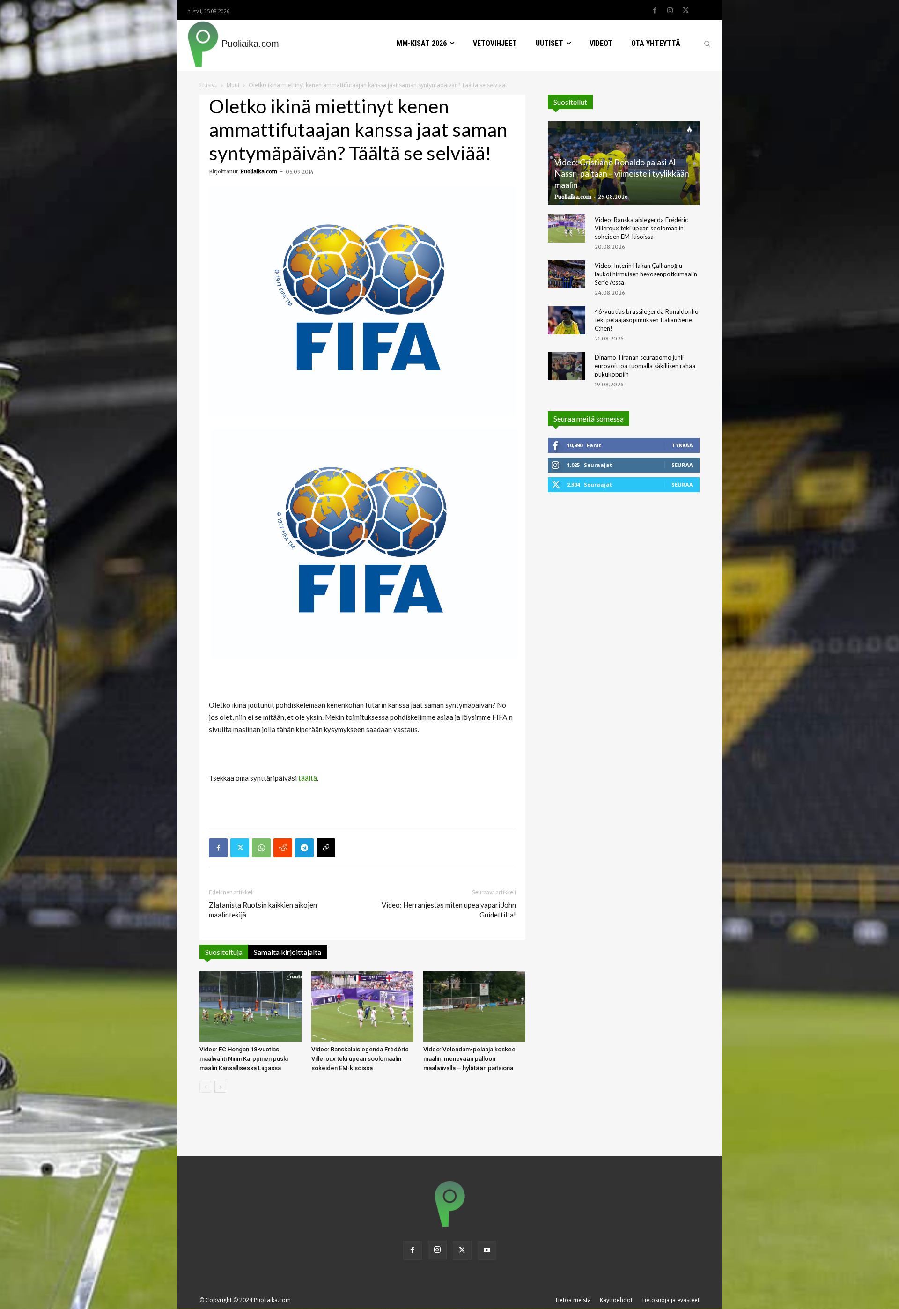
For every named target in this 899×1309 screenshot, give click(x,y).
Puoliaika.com (258, 171)
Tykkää (682, 445)
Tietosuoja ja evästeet (670, 1300)
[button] (707, 44)
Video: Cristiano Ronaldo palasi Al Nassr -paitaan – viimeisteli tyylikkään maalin (621, 173)
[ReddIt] (282, 847)
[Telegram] (304, 847)
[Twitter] (685, 10)
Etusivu (208, 85)
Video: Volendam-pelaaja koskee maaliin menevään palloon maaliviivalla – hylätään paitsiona (469, 1059)
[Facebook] (654, 10)
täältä (307, 778)
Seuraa (682, 464)
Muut (233, 85)
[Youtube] (487, 1250)
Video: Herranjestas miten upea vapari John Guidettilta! (449, 910)
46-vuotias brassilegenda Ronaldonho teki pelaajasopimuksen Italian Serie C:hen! (647, 320)
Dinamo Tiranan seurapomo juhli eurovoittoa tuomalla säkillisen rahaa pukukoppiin (645, 366)
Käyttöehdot (616, 1300)
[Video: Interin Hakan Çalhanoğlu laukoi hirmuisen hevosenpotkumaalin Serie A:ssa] (566, 274)
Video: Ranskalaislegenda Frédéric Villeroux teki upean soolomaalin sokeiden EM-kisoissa (360, 1059)
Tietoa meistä (573, 1300)
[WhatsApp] (261, 847)
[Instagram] (670, 10)
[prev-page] (205, 1087)
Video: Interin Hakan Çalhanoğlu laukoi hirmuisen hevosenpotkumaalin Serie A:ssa (646, 274)
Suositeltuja (224, 951)
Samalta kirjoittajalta (287, 951)
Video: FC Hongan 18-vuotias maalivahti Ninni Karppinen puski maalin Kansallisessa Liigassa (243, 1059)
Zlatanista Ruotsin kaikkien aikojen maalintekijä (263, 910)
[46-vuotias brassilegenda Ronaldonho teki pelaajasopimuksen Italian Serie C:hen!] (566, 320)
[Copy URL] (326, 847)
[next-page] (220, 1087)
